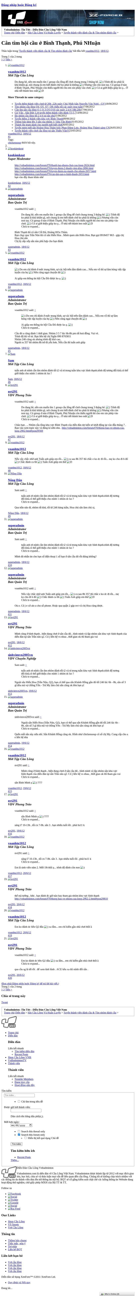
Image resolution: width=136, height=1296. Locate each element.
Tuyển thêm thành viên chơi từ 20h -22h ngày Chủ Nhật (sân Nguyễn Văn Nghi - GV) (60, 103)
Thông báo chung (17, 1240)
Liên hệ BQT (15, 1249)
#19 (10, 935)
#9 (9, 516)
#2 (9, 185)
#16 (10, 833)
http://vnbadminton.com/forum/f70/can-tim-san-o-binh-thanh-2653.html (52, 174)
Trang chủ (13, 1032)
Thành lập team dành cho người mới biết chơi (38, 124)
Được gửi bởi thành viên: (17, 1107)
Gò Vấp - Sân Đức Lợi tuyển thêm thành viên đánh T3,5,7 (45, 112)
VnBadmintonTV (17, 1060)
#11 (10, 614)
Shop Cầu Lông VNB (19, 1057)
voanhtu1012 (92, 51)
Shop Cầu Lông (16, 1221)
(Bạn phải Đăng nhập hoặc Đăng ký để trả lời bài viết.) (30, 983)
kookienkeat (14, 182)
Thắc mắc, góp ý (17, 1243)
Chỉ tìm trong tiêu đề (32, 1101)
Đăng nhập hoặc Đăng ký (19, 5)
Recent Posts (21, 1054)
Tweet (4, 1002)
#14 (10, 745)
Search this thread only (33, 1131)
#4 (9, 287)
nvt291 (12, 391)
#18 (10, 907)
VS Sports (13, 1224)
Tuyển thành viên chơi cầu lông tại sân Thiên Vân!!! (42, 130)
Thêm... (15, 1160)
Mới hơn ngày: (11, 1122)
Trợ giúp (12, 1246)
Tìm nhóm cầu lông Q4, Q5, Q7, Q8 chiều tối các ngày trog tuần (49, 106)
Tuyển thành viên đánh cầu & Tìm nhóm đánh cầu (45, 51)
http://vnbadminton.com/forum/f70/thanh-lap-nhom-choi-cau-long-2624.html (55, 165)
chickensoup (14, 142)
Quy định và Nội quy (19, 1282)
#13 (10, 693)
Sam (11, 360)
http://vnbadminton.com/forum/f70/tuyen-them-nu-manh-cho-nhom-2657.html (55, 171)
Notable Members (24, 1079)
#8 (9, 470)
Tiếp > (8, 59)
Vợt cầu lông (15, 1262)
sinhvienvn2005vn (20, 655)
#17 (10, 876)
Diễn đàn (13, 1035)
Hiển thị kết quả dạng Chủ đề (43, 1138)
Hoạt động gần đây (25, 1085)
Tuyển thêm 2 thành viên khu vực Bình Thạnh (39, 118)
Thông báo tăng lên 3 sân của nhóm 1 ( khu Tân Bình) (43, 121)
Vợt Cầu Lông (15, 1227)
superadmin (14, 246)
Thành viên (14, 1063)
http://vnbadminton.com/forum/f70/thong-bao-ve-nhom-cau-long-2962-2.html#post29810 (61, 898)
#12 (10, 645)
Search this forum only (33, 1134)
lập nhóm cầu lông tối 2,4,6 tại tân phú (35, 115)
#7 (9, 439)
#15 (10, 791)
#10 (10, 565)
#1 (9, 136)
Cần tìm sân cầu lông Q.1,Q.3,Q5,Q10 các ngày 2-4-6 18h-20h (48, 109)
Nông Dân (15, 480)
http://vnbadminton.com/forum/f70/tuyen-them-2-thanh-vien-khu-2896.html (54, 168)
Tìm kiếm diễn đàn (24, 1051)
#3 (9, 249)
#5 (9, 351)
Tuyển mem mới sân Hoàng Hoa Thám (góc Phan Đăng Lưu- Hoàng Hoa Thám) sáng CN (62, 127)
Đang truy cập (22, 1082)
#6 (9, 382)
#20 (10, 978)
